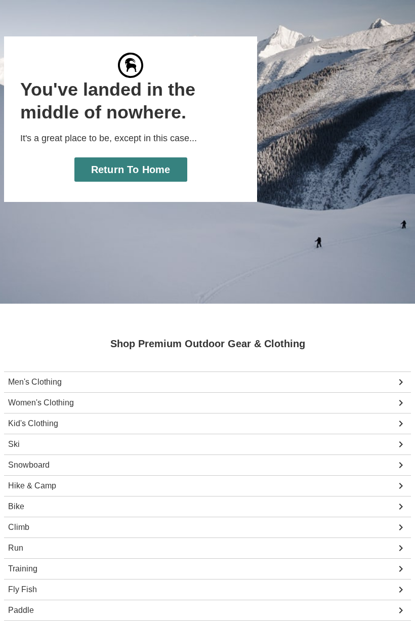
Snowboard (28, 465)
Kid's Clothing (33, 423)
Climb (18, 527)
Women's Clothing (40, 402)
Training (22, 568)
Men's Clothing (34, 382)
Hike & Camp (31, 485)
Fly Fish (22, 589)
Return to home (131, 169)
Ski (13, 444)
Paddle (20, 610)
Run (15, 548)
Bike (15, 506)
